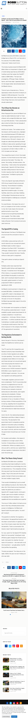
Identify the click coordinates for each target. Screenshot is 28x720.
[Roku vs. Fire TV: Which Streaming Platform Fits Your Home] (6, 675)
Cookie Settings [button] (6, 716)
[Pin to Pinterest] (20, 51)
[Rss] (21, 646)
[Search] (26, 8)
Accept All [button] (14, 716)
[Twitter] (10, 646)
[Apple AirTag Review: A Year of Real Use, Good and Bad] (6, 683)
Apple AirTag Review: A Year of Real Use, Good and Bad (17, 682)
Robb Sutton (8, 22)
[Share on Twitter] (16, 51)
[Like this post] (9, 51)
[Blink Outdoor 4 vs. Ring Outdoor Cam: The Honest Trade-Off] (6, 660)
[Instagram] (14, 646)
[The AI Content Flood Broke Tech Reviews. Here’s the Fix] (14, 600)
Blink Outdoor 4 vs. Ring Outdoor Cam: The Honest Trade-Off (16, 660)
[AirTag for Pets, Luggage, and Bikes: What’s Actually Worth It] (6, 668)
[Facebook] (6, 646)
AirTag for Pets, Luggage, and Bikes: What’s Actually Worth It (17, 667)
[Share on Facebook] (13, 51)
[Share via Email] (23, 51)
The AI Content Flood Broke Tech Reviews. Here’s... (14, 610)
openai (7, 562)
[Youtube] (17, 646)
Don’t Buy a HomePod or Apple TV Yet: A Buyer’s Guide (17, 689)
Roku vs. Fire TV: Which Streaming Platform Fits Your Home (17, 675)
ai (2, 562)
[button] (2, 603)
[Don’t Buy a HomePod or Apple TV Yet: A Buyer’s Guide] (6, 690)
